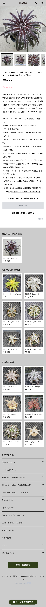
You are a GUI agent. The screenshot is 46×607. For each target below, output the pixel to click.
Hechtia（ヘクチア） (10, 470)
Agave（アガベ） (8, 508)
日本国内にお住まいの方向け (23, 213)
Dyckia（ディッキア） (10, 462)
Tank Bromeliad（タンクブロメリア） (16, 477)
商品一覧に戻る (23, 565)
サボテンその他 (8, 530)
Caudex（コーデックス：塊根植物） (15, 492)
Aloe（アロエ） (7, 500)
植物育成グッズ (8, 553)
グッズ (4, 545)
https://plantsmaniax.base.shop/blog (24, 191)
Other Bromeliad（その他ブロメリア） (17, 485)
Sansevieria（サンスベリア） (13, 515)
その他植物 (6, 538)
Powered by (20, 583)
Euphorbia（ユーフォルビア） (13, 523)
